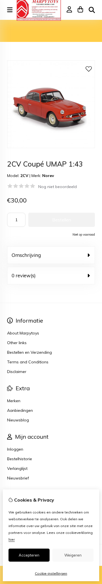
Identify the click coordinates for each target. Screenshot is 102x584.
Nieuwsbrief (18, 478)
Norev (48, 175)
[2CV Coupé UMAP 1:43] (51, 146)
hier (11, 539)
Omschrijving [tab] (26, 255)
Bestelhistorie (19, 458)
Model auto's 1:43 (39, 27)
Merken (13, 400)
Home (12, 27)
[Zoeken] (92, 10)
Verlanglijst (17, 468)
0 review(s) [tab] (24, 275)
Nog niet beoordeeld (57, 186)
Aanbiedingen (20, 410)
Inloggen (15, 449)
